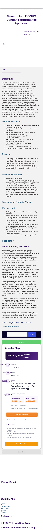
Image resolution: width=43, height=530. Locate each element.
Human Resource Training (10, 326)
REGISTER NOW (22, 414)
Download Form (21, 444)
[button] (33, 4)
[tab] (20, 122)
